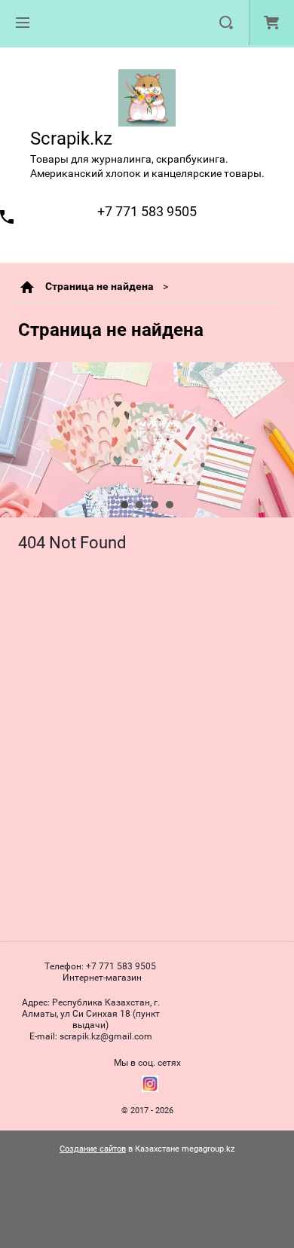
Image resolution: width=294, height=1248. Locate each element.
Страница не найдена (99, 286)
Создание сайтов (93, 1149)
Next (12, 440)
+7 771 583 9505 (147, 211)
